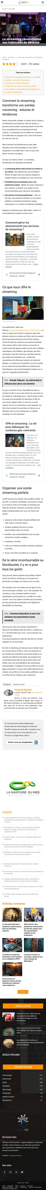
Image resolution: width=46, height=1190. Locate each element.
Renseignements (15, 1155)
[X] (16, 1172)
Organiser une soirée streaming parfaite (20, 86)
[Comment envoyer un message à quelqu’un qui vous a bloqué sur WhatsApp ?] (34, 945)
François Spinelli (22, 690)
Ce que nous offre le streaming (16, 83)
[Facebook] (4, 1172)
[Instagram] (10, 1172)
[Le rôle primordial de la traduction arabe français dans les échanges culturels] (12, 915)
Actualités (11, 9)
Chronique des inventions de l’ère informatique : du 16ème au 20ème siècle (29, 1030)
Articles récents (19, 684)
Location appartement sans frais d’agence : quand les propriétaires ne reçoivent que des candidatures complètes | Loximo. (23, 820)
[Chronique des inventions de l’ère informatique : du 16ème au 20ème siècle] (8, 1031)
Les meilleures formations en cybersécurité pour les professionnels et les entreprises (30, 1042)
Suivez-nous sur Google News (20, 742)
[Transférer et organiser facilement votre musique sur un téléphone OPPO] (12, 945)
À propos (7, 684)
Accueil (4, 9)
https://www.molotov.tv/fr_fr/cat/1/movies (25, 330)
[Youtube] (22, 1172)
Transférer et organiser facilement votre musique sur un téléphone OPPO (12, 957)
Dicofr (4, 57)
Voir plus (22, 992)
